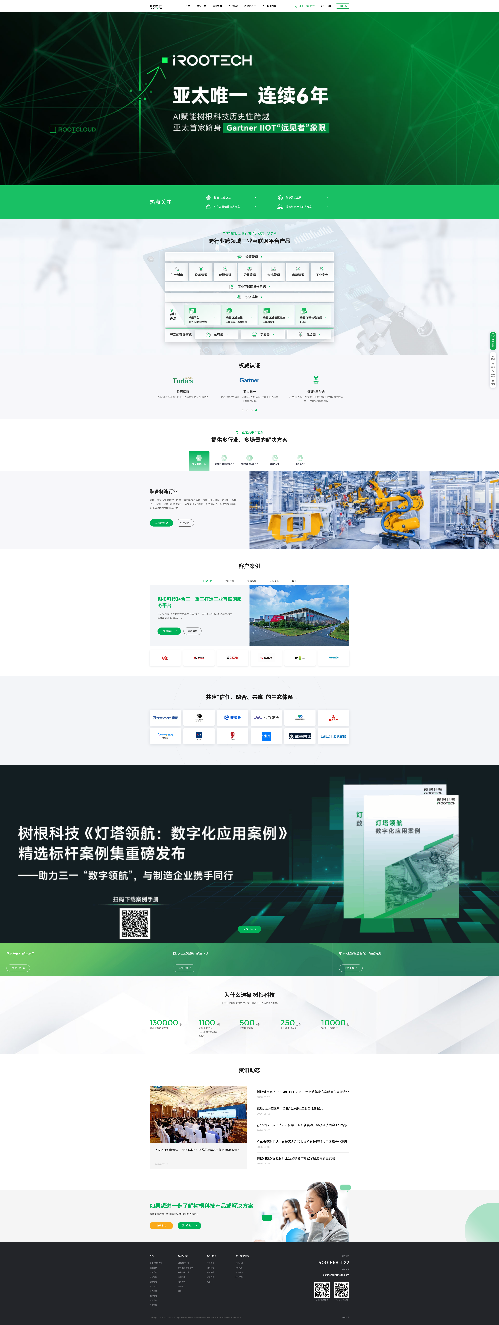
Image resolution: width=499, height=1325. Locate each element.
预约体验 (343, 6)
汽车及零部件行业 (185, 1268)
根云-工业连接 (222, 197)
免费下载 (248, 929)
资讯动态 (239, 1268)
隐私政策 (345, 1317)
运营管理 (153, 1296)
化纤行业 (182, 1282)
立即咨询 (160, 522)
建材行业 (182, 1277)
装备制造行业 (183, 1263)
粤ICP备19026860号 (222, 1317)
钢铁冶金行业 (183, 1272)
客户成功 (233, 6)
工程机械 (210, 1263)
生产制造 (153, 1291)
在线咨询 (161, 1225)
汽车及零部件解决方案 (227, 206)
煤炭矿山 (182, 1286)
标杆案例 (217, 6)
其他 (180, 1291)
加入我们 (239, 1272)
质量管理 (153, 1305)
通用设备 (210, 1268)
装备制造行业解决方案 (299, 206)
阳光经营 (239, 1277)
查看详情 (184, 522)
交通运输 (210, 1272)
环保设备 (210, 1277)
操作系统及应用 (156, 1263)
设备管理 (153, 1277)
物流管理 (153, 1300)
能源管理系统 (293, 197)
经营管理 (153, 1272)
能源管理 (153, 1282)
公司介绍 (239, 1263)
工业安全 (153, 1286)
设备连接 (153, 1268)
